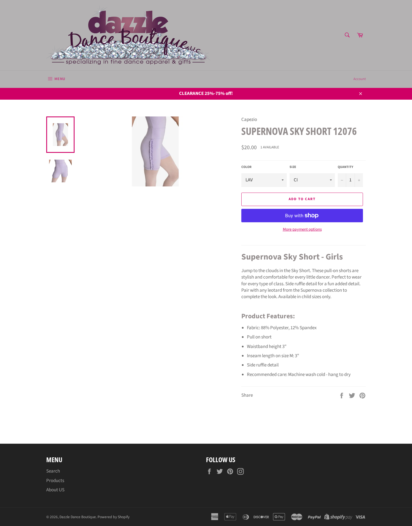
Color (246, 167)
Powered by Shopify (113, 517)
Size (293, 167)
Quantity (345, 167)
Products (55, 480)
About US (55, 490)
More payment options (302, 229)
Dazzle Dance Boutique (77, 517)
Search (53, 471)
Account (359, 78)
